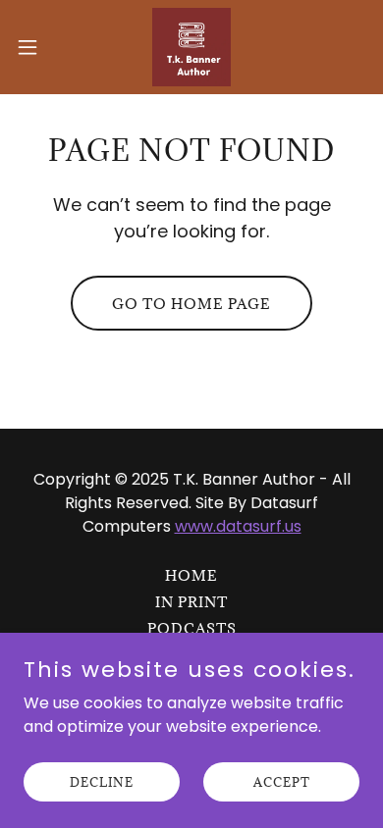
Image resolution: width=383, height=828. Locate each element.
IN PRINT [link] (191, 602)
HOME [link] (191, 575)
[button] (35, 47)
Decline (102, 781)
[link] (191, 47)
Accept (281, 781)
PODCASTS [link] (192, 628)
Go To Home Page (191, 303)
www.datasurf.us (238, 526)
